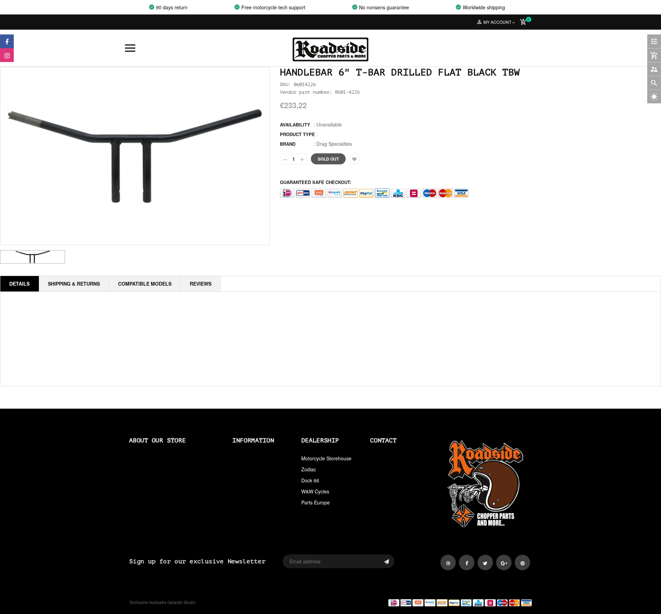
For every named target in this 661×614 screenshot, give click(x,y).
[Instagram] (7, 55)
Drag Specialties (334, 143)
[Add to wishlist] (354, 158)
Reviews (200, 283)
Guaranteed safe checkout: (315, 182)
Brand (287, 144)
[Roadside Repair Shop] (434, 602)
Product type (297, 134)
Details (19, 283)
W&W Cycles (315, 491)
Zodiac (308, 469)
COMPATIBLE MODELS (144, 283)
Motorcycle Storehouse (326, 458)
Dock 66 (310, 480)
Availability (295, 124)
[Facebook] (7, 41)
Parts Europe (315, 502)
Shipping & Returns (74, 283)
